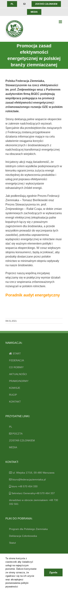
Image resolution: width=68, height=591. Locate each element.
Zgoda (53, 572)
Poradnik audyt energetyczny (32, 295)
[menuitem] (12, 4)
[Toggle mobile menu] (61, 22)
